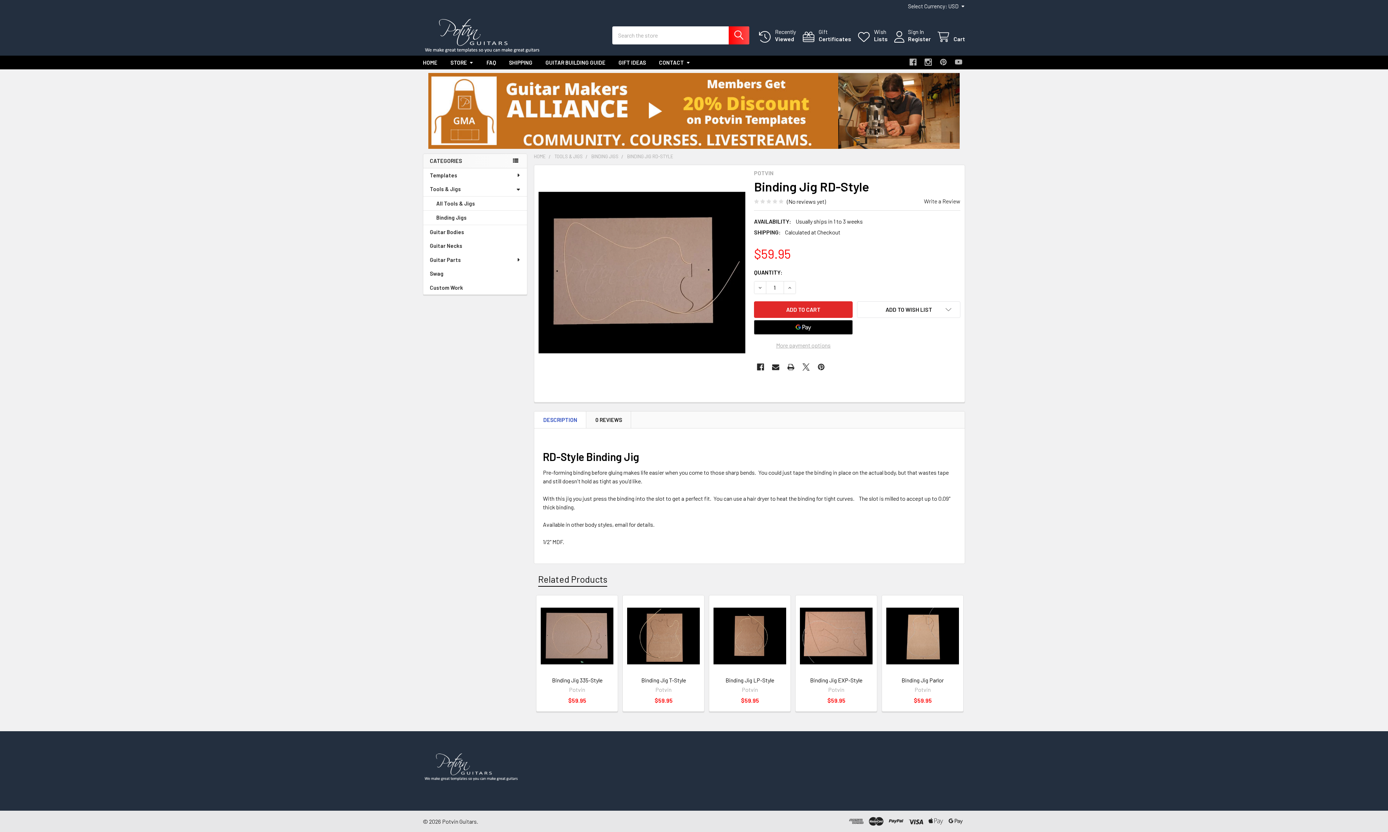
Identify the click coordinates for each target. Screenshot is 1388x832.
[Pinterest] (943, 62)
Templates (443, 175)
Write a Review (942, 201)
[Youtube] (958, 62)
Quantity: (768, 272)
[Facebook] (913, 62)
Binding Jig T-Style (663, 680)
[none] (642, 272)
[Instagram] (928, 62)
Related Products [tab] (572, 579)
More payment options (803, 345)
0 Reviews (608, 420)
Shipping (520, 62)
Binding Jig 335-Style (577, 680)
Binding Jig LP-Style (749, 680)
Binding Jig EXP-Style (836, 680)
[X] (806, 367)
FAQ (491, 62)
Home (430, 62)
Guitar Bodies (447, 232)
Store (458, 62)
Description (560, 420)
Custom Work (446, 287)
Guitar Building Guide (575, 62)
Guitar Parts (445, 260)
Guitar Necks (446, 245)
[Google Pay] (803, 327)
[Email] (775, 367)
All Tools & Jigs (455, 203)
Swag (437, 273)
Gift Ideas (632, 62)
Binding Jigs (451, 217)
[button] (694, 111)
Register (919, 38)
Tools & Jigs (445, 189)
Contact (671, 62)
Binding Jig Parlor (922, 680)
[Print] (790, 367)
